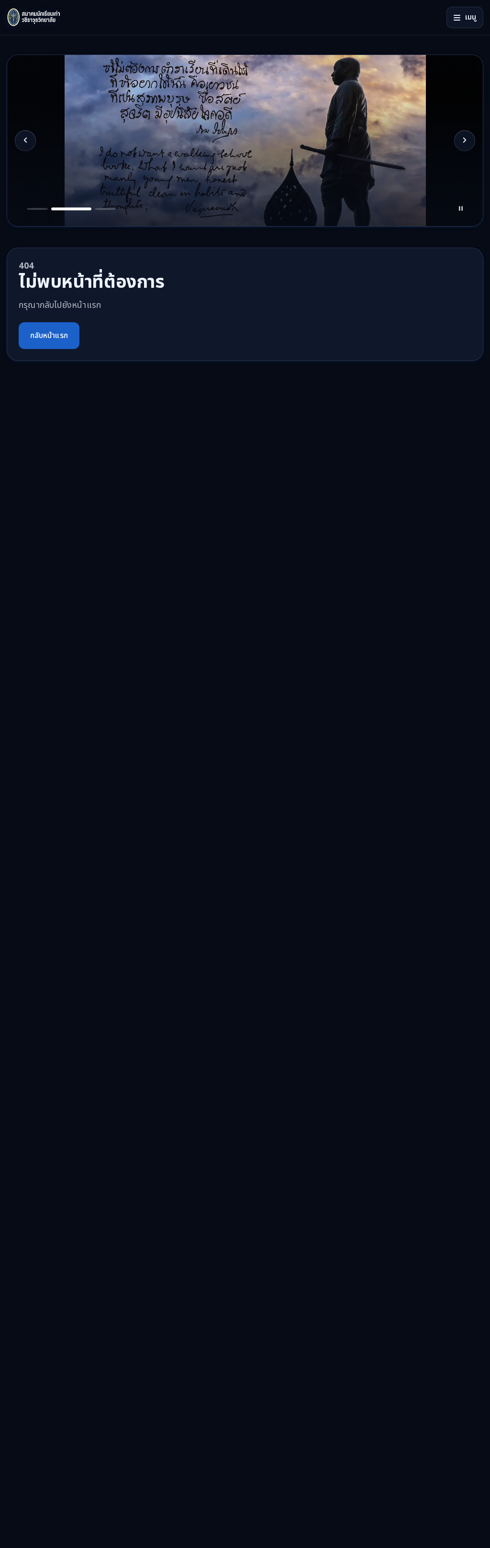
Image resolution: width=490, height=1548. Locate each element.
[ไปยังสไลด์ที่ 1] (37, 208)
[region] (245, 141)
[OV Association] (52, 17)
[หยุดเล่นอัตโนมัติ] (460, 208)
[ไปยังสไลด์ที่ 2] (71, 208)
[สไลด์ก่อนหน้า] (25, 140)
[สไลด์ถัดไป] (464, 140)
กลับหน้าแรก (49, 335)
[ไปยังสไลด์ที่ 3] (105, 208)
